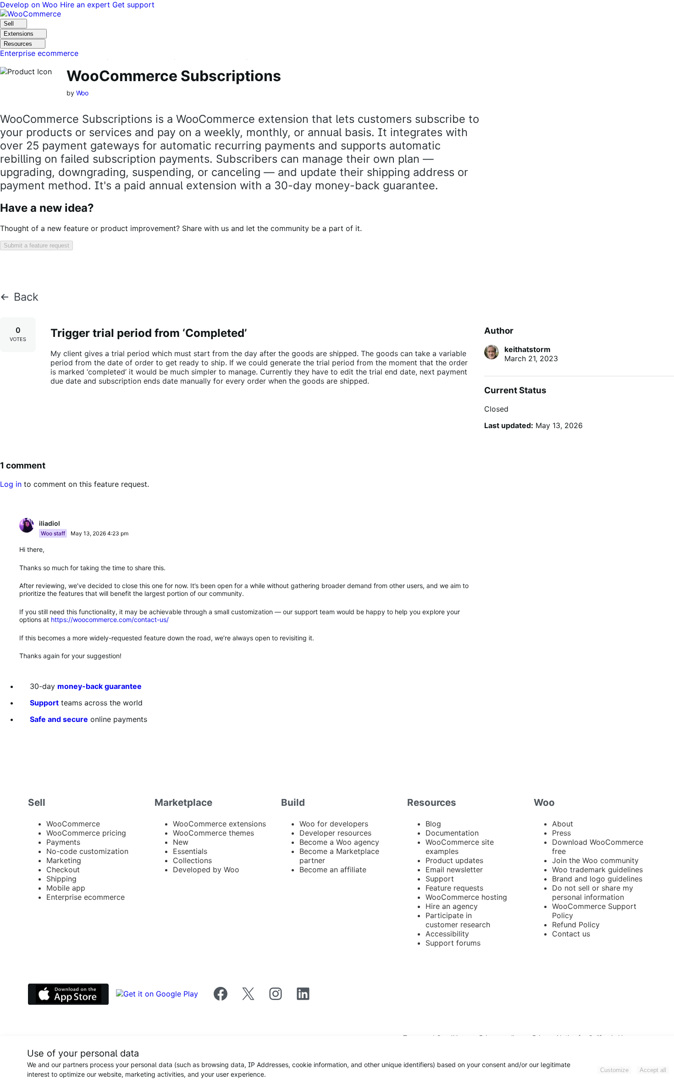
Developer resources (335, 832)
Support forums (453, 942)
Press (561, 832)
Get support (133, 4)
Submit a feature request (36, 245)
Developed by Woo (206, 869)
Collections (192, 860)
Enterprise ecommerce (85, 897)
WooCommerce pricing (86, 832)
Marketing (63, 860)
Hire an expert (86, 4)
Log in (11, 484)
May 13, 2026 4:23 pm (99, 533)
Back (26, 297)
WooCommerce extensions (219, 823)
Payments (63, 842)
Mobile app (65, 887)
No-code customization (87, 851)
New (180, 842)
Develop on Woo (30, 4)
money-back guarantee (99, 686)
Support (44, 702)
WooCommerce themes (213, 832)
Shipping (61, 878)
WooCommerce (73, 823)
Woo (82, 93)
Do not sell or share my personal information (592, 892)
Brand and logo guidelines (597, 878)
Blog (433, 823)
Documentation (452, 832)
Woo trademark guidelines (597, 869)
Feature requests (454, 887)
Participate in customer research (457, 920)
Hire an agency (451, 906)
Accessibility (447, 933)
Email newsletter (454, 869)
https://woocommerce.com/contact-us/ (110, 619)
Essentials (190, 851)
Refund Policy (576, 924)
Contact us (571, 933)
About (562, 823)
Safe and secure (59, 719)
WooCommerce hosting (466, 897)
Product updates (454, 860)
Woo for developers (333, 823)
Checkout (63, 869)
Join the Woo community (595, 860)
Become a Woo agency (339, 842)
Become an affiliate (332, 869)
